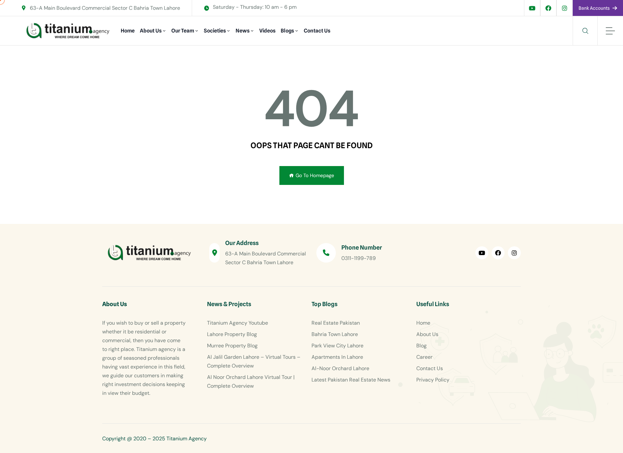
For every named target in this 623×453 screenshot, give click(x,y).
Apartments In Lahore (337, 357)
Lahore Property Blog (232, 334)
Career (424, 357)
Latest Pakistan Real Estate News (351, 379)
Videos (267, 31)
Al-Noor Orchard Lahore (340, 368)
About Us (151, 31)
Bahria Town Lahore (335, 334)
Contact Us (317, 31)
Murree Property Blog (232, 345)
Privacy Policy (432, 379)
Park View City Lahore (337, 345)
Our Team (182, 31)
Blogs (287, 31)
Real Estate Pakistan (336, 322)
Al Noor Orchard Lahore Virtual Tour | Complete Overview (251, 381)
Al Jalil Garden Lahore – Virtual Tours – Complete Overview (253, 361)
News (243, 31)
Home (128, 31)
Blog (421, 345)
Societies (215, 31)
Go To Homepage (315, 175)
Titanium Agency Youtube (237, 322)
